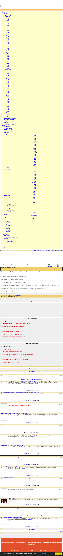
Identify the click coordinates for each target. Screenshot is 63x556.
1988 (8, 42)
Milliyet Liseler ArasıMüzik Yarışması (7, 196)
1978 (35, 138)
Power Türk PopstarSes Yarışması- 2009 (9, 231)
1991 (8, 45)
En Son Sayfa (33, 371)
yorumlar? (31, 379)
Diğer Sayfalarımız (5, 234)
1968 (8, 25)
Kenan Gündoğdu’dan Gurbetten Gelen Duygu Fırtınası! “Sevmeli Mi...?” (11, 517)
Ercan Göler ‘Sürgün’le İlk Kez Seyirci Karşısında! (8, 498)
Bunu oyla (10, 293)
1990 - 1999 (34, 148)
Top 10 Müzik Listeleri (7, 15)
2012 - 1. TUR (9, 208)
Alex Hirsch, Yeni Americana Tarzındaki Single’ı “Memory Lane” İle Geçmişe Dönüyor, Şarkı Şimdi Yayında (22, 434)
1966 (34, 191)
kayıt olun (13, 298)
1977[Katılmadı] (35, 137)
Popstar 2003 (34, 218)
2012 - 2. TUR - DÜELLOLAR (12, 209)
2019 (8, 68)
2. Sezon (34, 207)
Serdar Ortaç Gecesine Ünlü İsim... (53, 250)
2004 (8, 56)
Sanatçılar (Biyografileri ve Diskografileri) (10, 118)
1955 (8, 74)
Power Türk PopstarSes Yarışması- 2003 (9, 228)
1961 (8, 20)
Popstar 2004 (34, 219)
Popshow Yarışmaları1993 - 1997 (9, 224)
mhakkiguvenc (28, 390)
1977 (8, 33)
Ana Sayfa (3, 12)
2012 (8, 63)
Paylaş (16, 293)
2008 (8, 59)
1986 (35, 145)
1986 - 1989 (34, 170)
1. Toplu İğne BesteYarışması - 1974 (8, 222)
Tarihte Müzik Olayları (7, 235)
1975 (8, 31)
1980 (8, 36)
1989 (8, 43)
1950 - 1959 (7, 70)
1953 (8, 73)
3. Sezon (34, 212)
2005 (8, 57)
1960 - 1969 (7, 18)
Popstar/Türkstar (7, 217)
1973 (8, 30)
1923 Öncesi (7, 17)
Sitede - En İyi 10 (8, 132)
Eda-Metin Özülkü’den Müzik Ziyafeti (6, 424)
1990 (8, 44)
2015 (8, 65)
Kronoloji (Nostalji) (7, 16)
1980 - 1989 (7, 35)
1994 (8, 107)
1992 (8, 46)
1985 (8, 40)
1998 (35, 155)
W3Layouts (34, 550)
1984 (8, 39)
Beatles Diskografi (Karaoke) (10, 242)
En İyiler (3, 125)
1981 (8, 37)
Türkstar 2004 (34, 220)
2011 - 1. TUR (10, 204)
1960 (8, 19)
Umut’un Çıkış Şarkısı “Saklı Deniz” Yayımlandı (13, 466)
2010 (8, 61)
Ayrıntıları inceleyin (43, 553)
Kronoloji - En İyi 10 (8, 126)
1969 (8, 26)
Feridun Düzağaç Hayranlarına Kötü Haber (7, 477)
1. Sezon (34, 203)
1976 (8, 32)
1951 (8, 71)
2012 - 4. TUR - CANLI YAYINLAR (11, 211)
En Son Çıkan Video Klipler (9, 123)
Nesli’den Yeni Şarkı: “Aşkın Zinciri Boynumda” (13, 374)
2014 (8, 64)
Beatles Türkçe (7, 238)
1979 (8, 94)
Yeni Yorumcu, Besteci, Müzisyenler (10, 119)
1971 (8, 28)
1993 (8, 47)
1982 (8, 97)
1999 (8, 51)
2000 (8, 53)
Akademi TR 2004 (34, 215)
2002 (8, 54)
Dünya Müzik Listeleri (7, 69)
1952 (8, 72)
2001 (35, 158)
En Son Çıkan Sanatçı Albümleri (9, 121)
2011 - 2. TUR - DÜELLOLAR (12, 205)
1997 (8, 50)
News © (61, 531)
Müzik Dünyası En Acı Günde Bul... (41, 250)
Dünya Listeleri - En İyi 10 (8, 131)
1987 (8, 41)
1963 (8, 21)
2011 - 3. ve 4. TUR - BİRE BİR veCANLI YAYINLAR (11, 206)
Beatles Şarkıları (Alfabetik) (10, 241)
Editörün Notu (6, 14)
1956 (8, 75)
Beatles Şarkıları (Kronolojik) (10, 240)
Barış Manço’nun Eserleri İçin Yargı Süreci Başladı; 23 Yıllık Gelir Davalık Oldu (12, 445)
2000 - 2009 (7, 52)
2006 (35, 162)
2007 (8, 58)
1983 (8, 38)
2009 (8, 60)
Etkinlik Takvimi (4, 246)
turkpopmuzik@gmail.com (31, 544)
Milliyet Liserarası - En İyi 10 (8, 129)
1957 (8, 76)
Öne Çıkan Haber (36, 379)
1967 (8, 84)
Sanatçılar (3, 117)
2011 (8, 62)
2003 (8, 55)
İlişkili (4, 293)
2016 (8, 66)
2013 (8, 168)
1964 (8, 22)
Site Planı (5, 13)
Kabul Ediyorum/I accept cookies (58, 554)
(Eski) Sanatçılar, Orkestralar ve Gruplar (12, 237)
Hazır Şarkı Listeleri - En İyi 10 (8, 127)
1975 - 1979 (34, 135)
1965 (8, 23)
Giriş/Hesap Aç (17, 295)
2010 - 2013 (34, 165)
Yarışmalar (3, 133)
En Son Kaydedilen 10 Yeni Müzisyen (9, 124)
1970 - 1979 (7, 27)
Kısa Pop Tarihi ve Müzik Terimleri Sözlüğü (12, 236)
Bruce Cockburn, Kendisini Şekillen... (29, 250)
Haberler (3, 247)
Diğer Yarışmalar (7, 221)
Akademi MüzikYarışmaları (6, 214)
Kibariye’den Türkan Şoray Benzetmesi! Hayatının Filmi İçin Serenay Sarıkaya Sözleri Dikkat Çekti (15, 413)
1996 (8, 49)
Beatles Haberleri (8, 239)
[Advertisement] (31, 257)
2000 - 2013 (34, 182)
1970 (34, 199)
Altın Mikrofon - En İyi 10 (8, 128)
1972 (8, 29)
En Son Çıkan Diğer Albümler (9, 122)
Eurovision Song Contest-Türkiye (7, 134)
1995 (8, 48)
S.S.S (58, 266)
